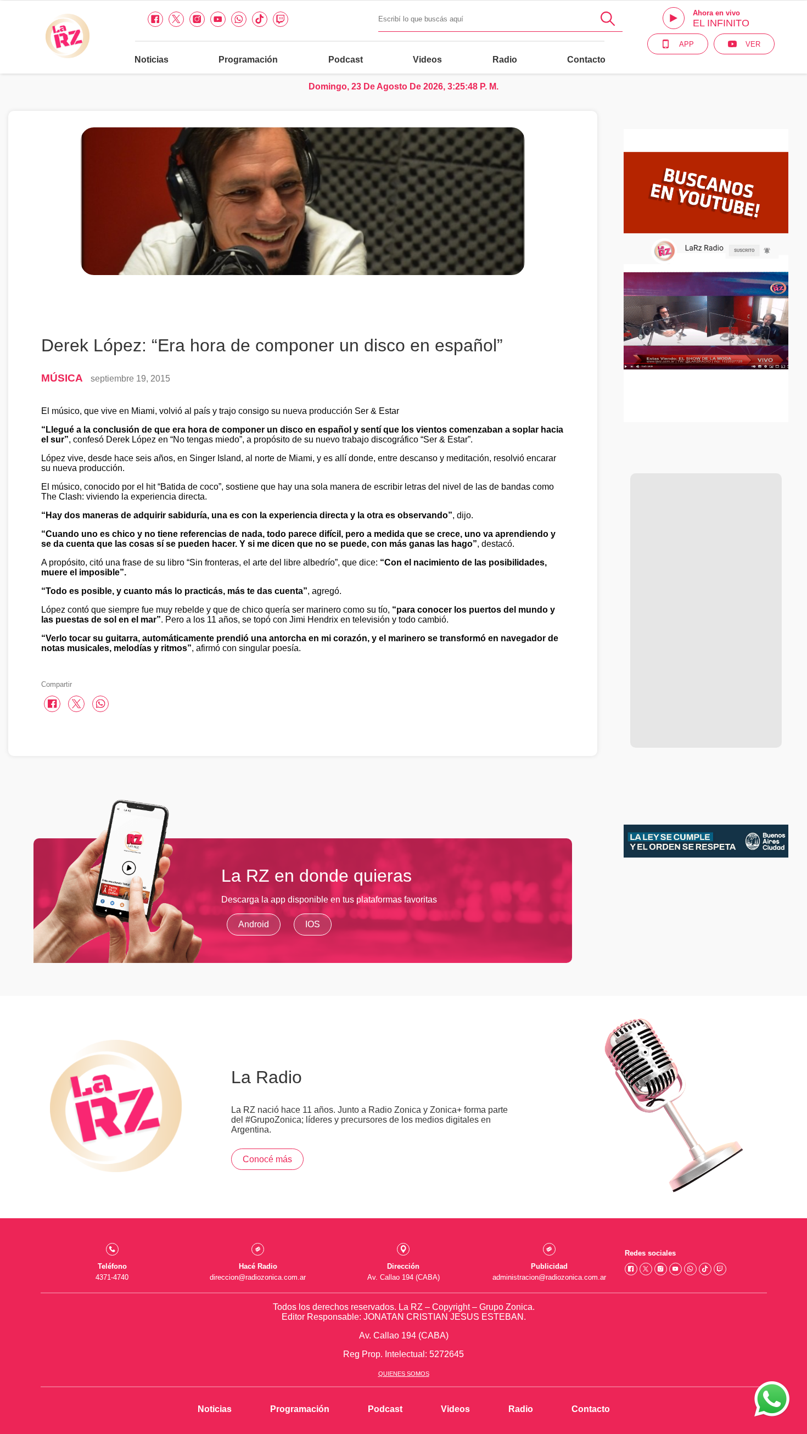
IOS (312, 924)
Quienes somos (403, 1373)
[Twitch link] (280, 19)
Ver (753, 44)
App (686, 44)
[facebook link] (155, 19)
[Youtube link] (218, 19)
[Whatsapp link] (238, 19)
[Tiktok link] (259, 19)
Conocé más (267, 1159)
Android (253, 924)
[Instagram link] (197, 19)
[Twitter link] (176, 19)
